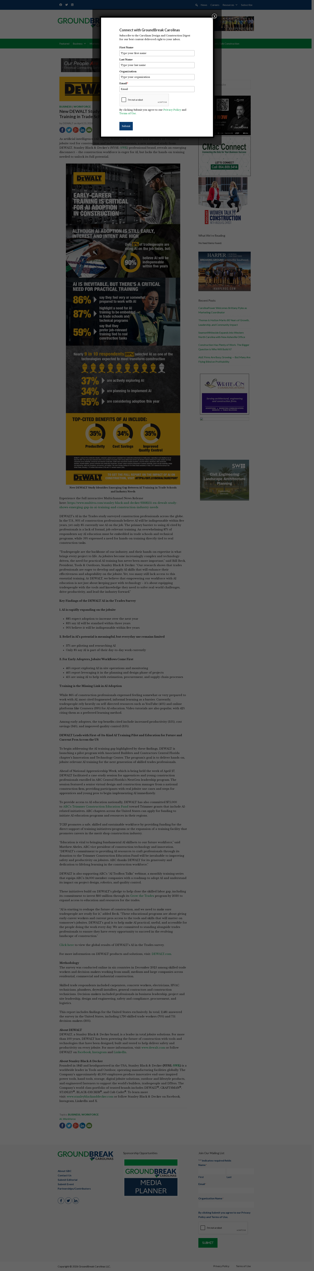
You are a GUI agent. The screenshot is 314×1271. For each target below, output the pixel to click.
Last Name (126, 59)
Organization (128, 71)
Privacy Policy (172, 109)
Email (123, 83)
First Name (126, 47)
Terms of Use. (127, 113)
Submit (126, 126)
